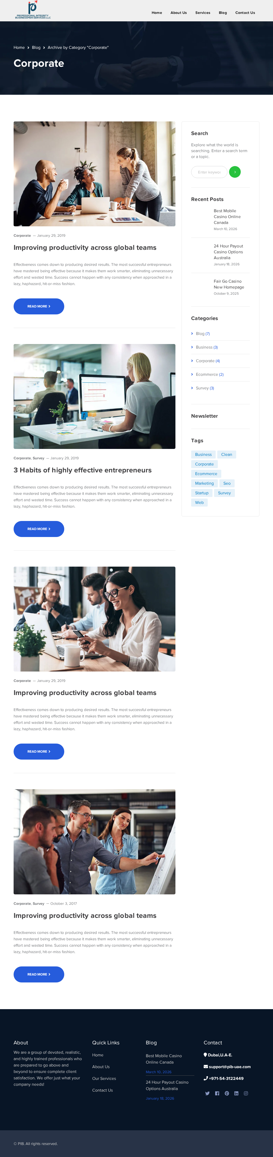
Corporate (22, 235)
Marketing (204, 483)
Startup (201, 493)
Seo (227, 483)
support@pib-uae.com (229, 1066)
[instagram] (246, 1093)
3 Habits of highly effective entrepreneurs (83, 470)
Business (204, 347)
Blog (36, 47)
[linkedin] (236, 1093)
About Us (101, 1066)
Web (199, 502)
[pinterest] (227, 1093)
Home (19, 47)
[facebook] (217, 1093)
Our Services (104, 1078)
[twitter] (208, 1093)
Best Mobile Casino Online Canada (227, 216)
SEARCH (235, 172)
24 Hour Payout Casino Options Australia (228, 252)
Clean (226, 454)
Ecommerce (207, 374)
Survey (38, 458)
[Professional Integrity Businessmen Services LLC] (34, 9)
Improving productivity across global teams (85, 247)
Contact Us (102, 1090)
